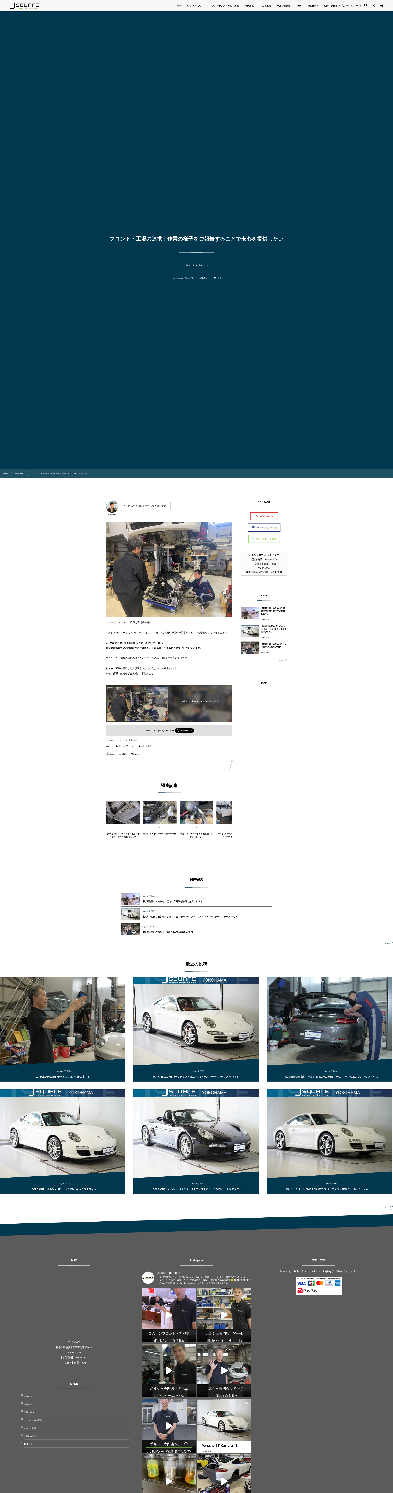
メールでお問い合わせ (266, 527)
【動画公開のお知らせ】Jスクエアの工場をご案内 (273, 645)
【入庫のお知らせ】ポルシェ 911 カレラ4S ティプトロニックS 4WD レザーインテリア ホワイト (191, 917)
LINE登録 (28, 1444)
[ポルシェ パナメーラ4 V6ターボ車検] (160, 812)
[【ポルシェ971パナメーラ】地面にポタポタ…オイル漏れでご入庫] (123, 812)
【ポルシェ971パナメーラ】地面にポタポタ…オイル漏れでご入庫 (123, 835)
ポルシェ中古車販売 (33, 1420)
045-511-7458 (267, 516)
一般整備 (28, 1404)
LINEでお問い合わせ (265, 538)
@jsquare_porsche (162, 730)
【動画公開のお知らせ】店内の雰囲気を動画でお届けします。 (273, 611)
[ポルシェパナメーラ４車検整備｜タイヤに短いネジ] (196, 812)
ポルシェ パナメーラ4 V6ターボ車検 (159, 834)
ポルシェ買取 (30, 1428)
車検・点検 (29, 1412)
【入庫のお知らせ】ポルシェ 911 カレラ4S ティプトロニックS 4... (274, 629)
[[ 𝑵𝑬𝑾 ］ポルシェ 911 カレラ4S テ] (224, 1426)
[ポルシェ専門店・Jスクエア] (24, 6)
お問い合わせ (30, 1436)
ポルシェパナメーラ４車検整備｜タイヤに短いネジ (196, 835)
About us (28, 1396)
